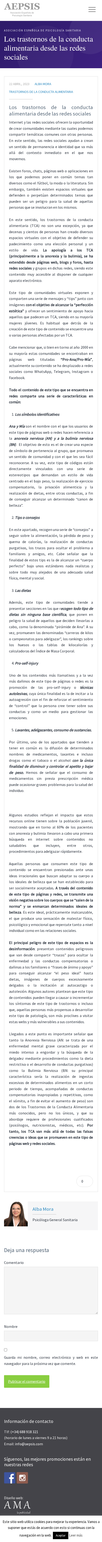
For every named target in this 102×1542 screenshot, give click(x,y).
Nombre (11, 1326)
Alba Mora (43, 84)
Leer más (76, 1535)
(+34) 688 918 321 (24, 1431)
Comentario (14, 1262)
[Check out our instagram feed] (22, 1478)
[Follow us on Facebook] (9, 1478)
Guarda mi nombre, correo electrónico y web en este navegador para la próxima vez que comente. (51, 1360)
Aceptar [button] (60, 1535)
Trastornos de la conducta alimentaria (41, 92)
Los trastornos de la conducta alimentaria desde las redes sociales (51, 110)
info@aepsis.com (29, 1443)
